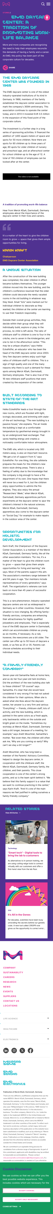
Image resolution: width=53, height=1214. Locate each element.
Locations (10, 1005)
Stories (6, 13)
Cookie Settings (10, 1206)
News (6, 987)
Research (9, 982)
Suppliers (9, 996)
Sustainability (13, 972)
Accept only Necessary (26, 1199)
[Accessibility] (47, 18)
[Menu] (48, 4)
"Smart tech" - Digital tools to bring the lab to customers (25, 854)
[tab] (26, 1018)
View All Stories (11, 813)
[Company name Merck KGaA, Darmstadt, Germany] (6, 4)
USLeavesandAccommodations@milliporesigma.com (23, 1158)
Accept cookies (26, 1191)
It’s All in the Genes (19, 914)
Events (8, 991)
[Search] (43, 4)
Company (9, 967)
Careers (9, 977)
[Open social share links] (5, 67)
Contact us (11, 1001)
